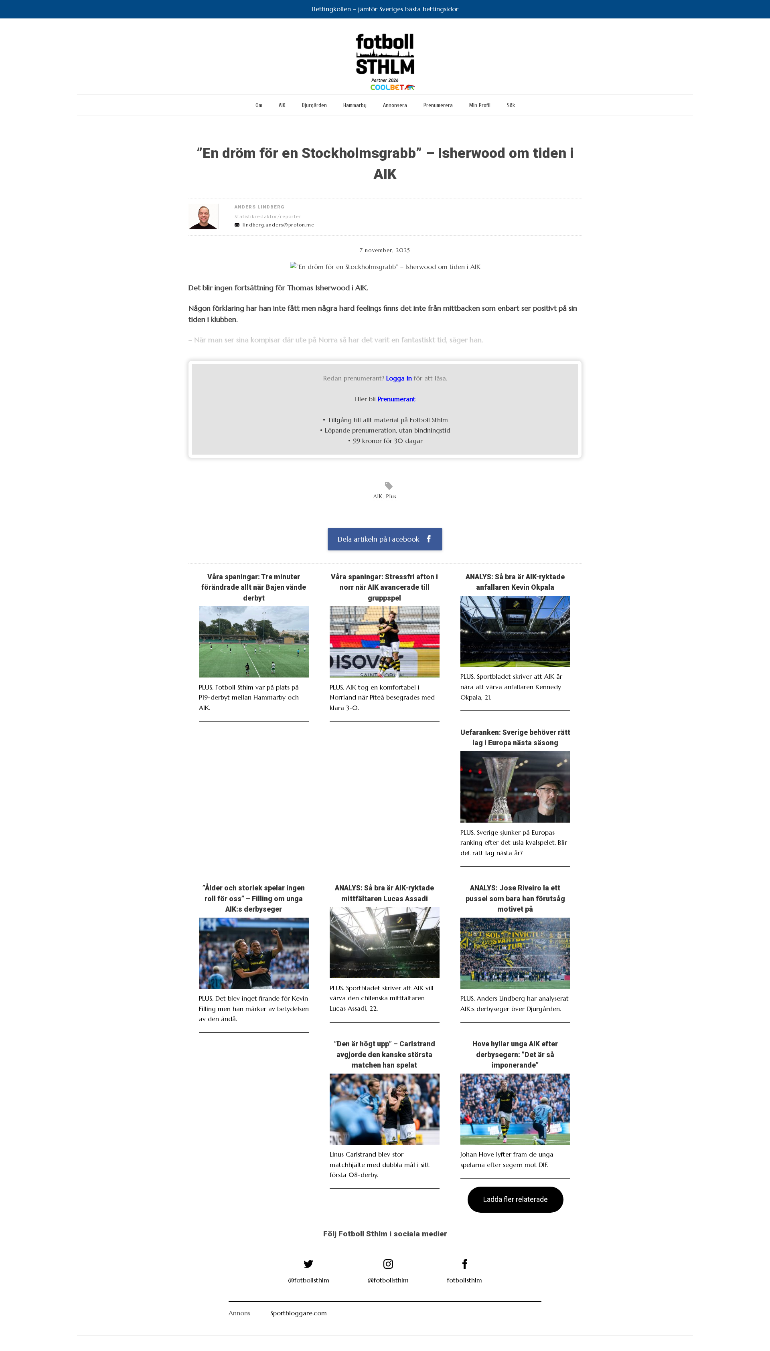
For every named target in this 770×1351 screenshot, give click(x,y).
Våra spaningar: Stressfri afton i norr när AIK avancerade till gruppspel (384, 587)
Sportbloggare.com (298, 1313)
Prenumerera (438, 105)
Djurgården (314, 105)
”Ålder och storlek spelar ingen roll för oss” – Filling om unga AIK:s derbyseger (254, 898)
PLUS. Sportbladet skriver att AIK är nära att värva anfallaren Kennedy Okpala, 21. (511, 686)
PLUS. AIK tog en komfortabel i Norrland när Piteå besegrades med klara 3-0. (382, 697)
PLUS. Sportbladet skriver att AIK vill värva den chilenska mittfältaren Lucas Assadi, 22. (382, 998)
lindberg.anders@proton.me (278, 225)
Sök (511, 105)
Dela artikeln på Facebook (379, 539)
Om (258, 105)
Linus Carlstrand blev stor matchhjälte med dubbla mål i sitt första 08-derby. (380, 1164)
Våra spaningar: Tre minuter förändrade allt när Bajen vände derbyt (253, 587)
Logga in (399, 378)
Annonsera (395, 105)
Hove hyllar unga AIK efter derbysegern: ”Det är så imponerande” (515, 1054)
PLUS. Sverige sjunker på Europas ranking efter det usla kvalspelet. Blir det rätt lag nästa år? (513, 842)
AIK (282, 105)
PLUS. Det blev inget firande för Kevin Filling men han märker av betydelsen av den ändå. (254, 1008)
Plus (391, 496)
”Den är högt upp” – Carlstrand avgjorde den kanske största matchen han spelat (384, 1054)
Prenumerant (396, 399)
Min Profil (479, 105)
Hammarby (355, 105)
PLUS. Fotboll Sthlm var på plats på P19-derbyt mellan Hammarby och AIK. (249, 697)
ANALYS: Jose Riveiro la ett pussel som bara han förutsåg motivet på (515, 898)
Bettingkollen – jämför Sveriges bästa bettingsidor (385, 9)
